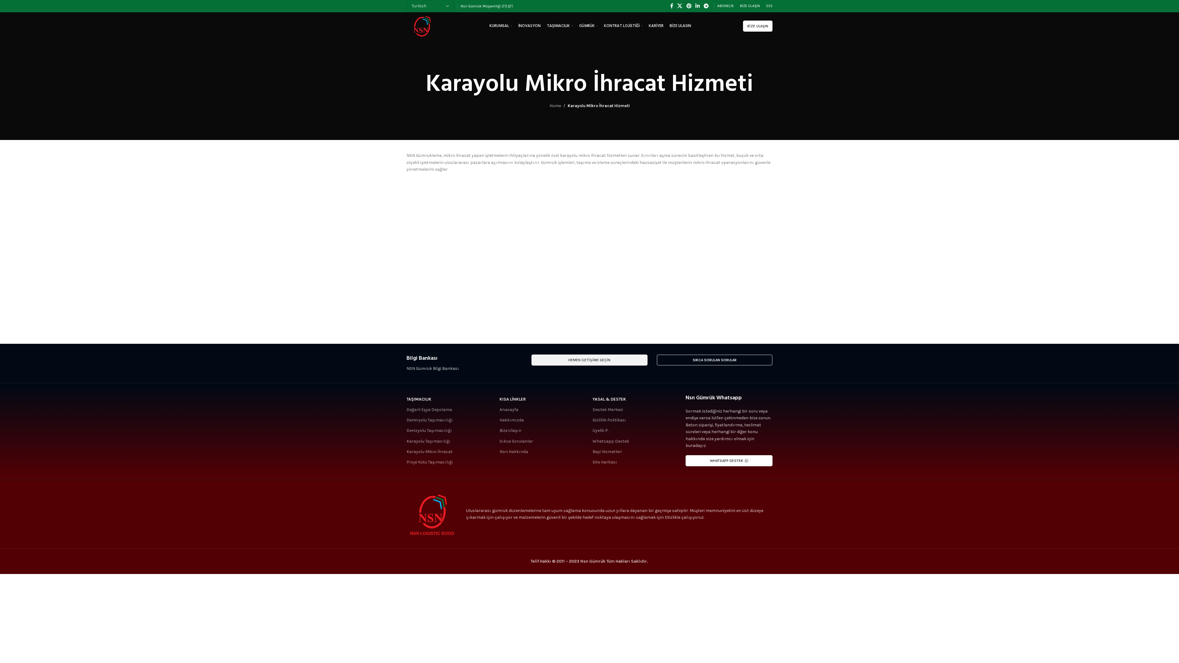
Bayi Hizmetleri (607, 451)
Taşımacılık (419, 399)
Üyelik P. (601, 430)
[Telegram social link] (706, 6)
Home (555, 105)
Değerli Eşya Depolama (429, 409)
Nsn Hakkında (514, 451)
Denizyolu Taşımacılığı (429, 430)
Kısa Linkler (513, 399)
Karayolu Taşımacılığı (428, 441)
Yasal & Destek (609, 399)
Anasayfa (509, 409)
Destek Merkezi (608, 409)
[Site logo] (422, 25)
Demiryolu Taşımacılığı (430, 420)
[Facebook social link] (671, 6)
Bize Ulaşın (757, 26)
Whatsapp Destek (611, 441)
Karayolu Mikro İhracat (430, 451)
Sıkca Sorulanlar (516, 441)
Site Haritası (605, 462)
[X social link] (679, 6)
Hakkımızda (512, 420)
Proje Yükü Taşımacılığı (430, 462)
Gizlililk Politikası (609, 420)
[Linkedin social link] (697, 6)
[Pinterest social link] (688, 6)
